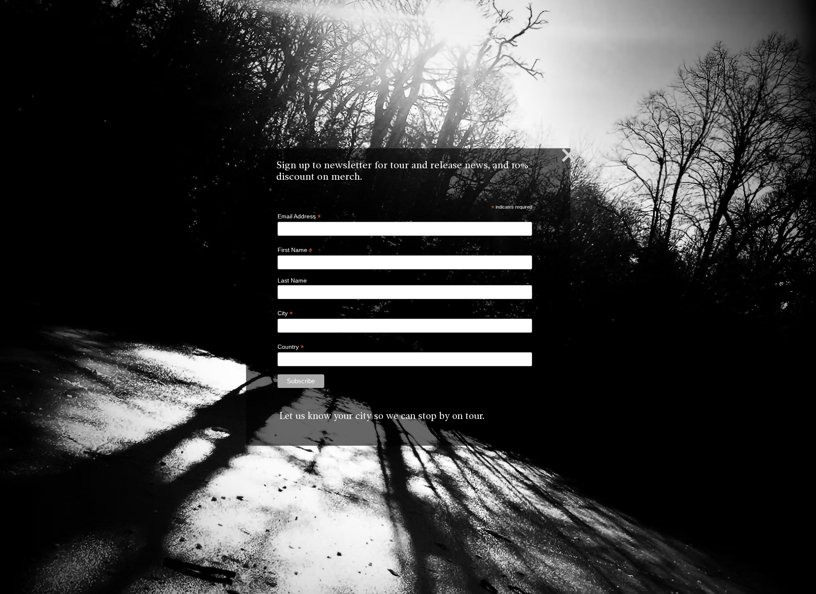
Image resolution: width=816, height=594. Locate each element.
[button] (568, 155)
